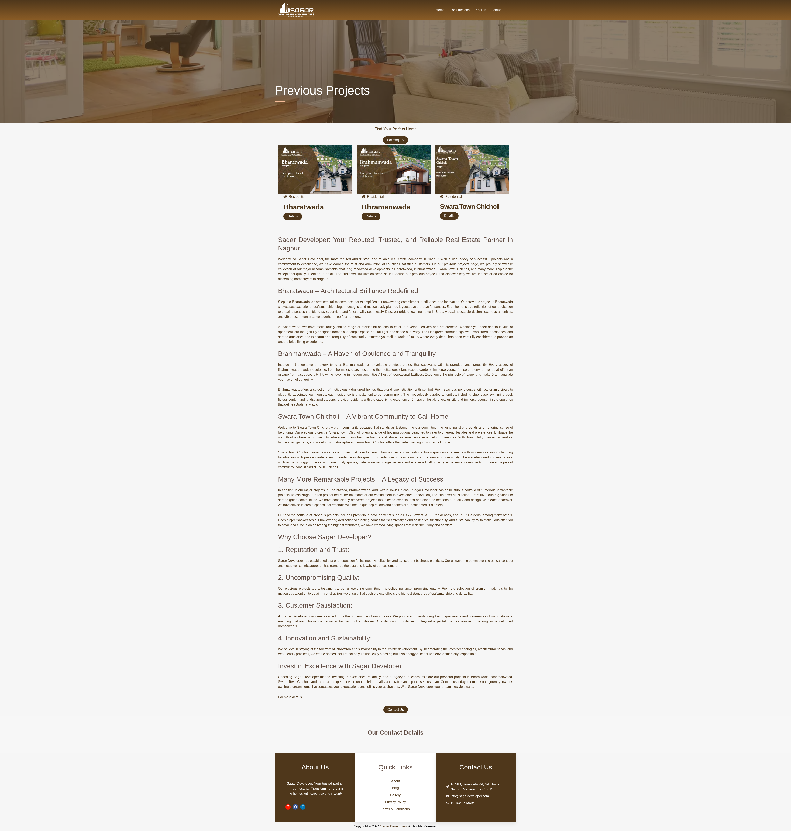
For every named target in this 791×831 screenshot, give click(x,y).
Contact (496, 10)
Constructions (459, 10)
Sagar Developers (393, 826)
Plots (478, 10)
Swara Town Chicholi (469, 206)
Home (440, 10)
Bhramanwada (386, 207)
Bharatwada (303, 207)
